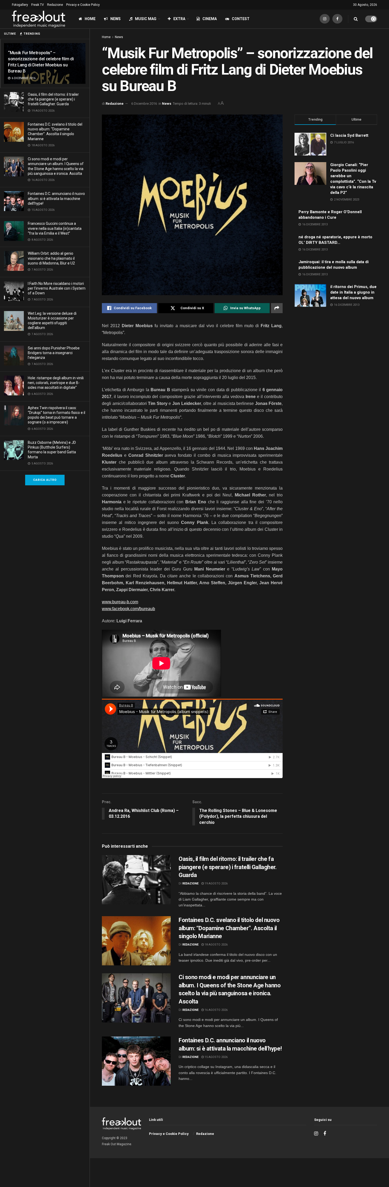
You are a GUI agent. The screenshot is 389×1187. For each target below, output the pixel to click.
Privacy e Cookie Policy (83, 5)
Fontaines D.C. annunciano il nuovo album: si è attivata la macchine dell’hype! (56, 198)
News (115, 19)
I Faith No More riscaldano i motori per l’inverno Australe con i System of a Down (56, 288)
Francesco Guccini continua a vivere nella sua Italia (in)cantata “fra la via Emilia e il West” (55, 228)
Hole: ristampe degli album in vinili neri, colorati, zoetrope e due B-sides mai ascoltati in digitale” (56, 383)
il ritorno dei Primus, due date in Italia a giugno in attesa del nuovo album (353, 292)
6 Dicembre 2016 (144, 104)
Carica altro (45, 480)
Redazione (55, 5)
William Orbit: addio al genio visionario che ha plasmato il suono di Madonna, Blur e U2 (51, 258)
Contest (241, 19)
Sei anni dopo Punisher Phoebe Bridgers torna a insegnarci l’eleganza (54, 353)
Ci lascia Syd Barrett (349, 135)
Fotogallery (20, 5)
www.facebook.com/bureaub (128, 608)
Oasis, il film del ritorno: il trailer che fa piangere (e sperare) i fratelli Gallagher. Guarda (53, 99)
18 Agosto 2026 (216, 944)
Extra (179, 19)
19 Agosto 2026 (216, 883)
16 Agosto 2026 (216, 1010)
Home (90, 19)
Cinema (209, 19)
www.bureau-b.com (120, 602)
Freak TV (37, 5)
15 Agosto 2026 (216, 1057)
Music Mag (145, 19)
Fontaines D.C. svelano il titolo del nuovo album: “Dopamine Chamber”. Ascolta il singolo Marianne (229, 928)
